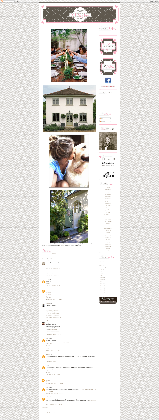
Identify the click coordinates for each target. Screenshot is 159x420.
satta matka (48, 372)
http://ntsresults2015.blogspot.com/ (52, 315)
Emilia (47, 320)
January (102, 279)
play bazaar (48, 370)
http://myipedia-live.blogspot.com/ (52, 313)
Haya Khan (48, 338)
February (102, 277)
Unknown (48, 279)
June (101, 273)
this (59, 245)
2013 (101, 281)
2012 (101, 283)
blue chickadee (108, 194)
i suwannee (108, 223)
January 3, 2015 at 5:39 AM (53, 317)
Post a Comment (45, 407)
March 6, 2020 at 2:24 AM (53, 361)
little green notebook (108, 228)
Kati (46, 260)
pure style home (108, 234)
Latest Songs (48, 297)
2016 (101, 261)
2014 (101, 265)
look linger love (108, 230)
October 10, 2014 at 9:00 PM (54, 299)
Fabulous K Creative (84, 418)
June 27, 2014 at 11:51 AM (53, 285)
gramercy (108, 217)
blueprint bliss (108, 196)
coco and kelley (108, 203)
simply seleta (108, 243)
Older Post (94, 410)
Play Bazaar (48, 359)
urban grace (108, 250)
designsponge (108, 209)
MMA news (48, 347)
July (101, 271)
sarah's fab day (108, 237)
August (101, 269)
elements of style (108, 210)
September (102, 267)
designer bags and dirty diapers (108, 207)
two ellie (108, 248)
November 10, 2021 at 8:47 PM (54, 383)
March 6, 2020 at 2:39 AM (53, 374)
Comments (103, 121)
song (47, 245)
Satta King (53, 358)
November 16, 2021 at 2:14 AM (54, 393)
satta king (51, 369)
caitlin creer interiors (108, 200)
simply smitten (108, 244)
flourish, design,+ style (108, 214)
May (101, 275)
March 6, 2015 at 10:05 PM (53, 334)
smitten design (108, 246)
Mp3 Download (49, 296)
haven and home (108, 219)
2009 (101, 290)
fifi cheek (108, 212)
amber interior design (108, 192)
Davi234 (47, 396)
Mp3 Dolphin (48, 294)
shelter (108, 241)
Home (69, 410)
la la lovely (108, 226)
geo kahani (48, 283)
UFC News (48, 345)
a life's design (108, 189)
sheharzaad (48, 303)
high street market (108, 221)
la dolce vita (108, 225)
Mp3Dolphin (48, 292)
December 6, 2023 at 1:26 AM (54, 404)
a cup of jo (108, 187)
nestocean (47, 378)
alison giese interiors (108, 191)
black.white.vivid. (53, 266)
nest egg (108, 232)
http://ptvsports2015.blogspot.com (52, 310)
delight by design (108, 205)
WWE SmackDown (49, 343)
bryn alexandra (108, 198)
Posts (102, 118)
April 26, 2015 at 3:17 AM (53, 350)
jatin (46, 365)
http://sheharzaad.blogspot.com (52, 312)
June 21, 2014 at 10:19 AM (53, 268)
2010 (101, 288)
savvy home (108, 239)
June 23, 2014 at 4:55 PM (52, 276)
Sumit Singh (48, 354)
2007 (101, 294)
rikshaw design (108, 235)
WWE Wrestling (66, 342)
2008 (101, 292)
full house (108, 216)
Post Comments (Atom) (52, 412)
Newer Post (44, 410)
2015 (101, 263)
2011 (101, 285)
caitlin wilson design (108, 201)
